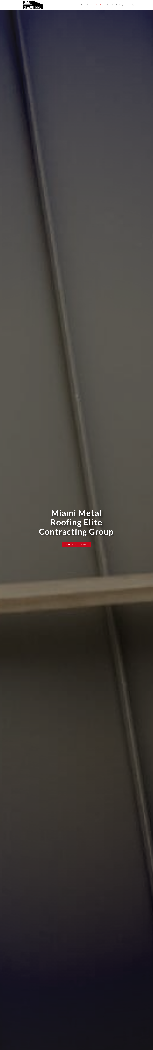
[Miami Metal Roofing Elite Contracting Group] (33, 4)
